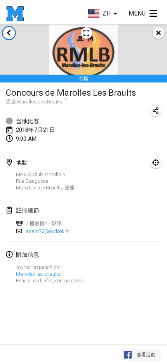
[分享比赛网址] (155, 110)
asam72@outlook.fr (47, 231)
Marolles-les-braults (38, 274)
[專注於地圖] (156, 162)
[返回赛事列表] (9, 33)
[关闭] (158, 33)
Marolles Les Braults (40, 102)
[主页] (15, 13)
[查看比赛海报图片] (86, 33)
